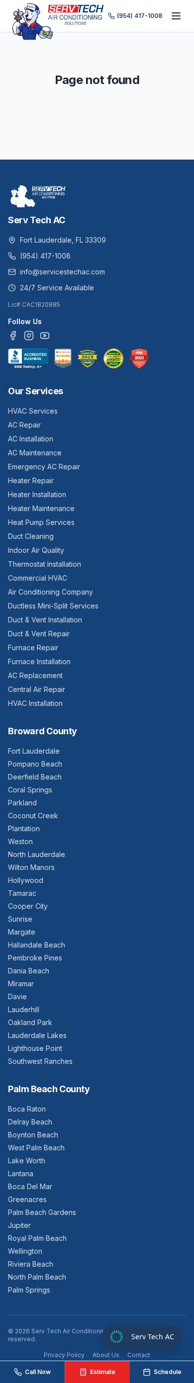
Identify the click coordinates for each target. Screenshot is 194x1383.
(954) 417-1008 (139, 15)
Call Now (38, 1372)
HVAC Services (33, 411)
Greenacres (27, 1199)
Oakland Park (30, 1022)
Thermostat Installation (44, 564)
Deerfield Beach (35, 777)
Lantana (20, 1173)
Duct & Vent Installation (45, 619)
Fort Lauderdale (34, 751)
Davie (17, 996)
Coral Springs (30, 789)
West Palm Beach (36, 1147)
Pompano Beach (35, 764)
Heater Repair (31, 480)
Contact (138, 1355)
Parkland (22, 802)
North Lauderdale (36, 854)
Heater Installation (37, 494)
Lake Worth (26, 1160)
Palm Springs (29, 1290)
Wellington (25, 1251)
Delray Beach (30, 1122)
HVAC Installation (35, 703)
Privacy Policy (64, 1355)
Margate (21, 932)
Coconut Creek (33, 815)
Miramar (21, 983)
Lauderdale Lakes (37, 1035)
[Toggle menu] (176, 16)
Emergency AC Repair (44, 466)
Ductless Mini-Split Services (53, 606)
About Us (106, 1355)
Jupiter (19, 1225)
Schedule (168, 1372)
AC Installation (30, 438)
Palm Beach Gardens (42, 1212)
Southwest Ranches (40, 1061)
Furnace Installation (39, 661)
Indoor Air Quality (36, 550)
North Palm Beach (37, 1277)
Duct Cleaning (31, 536)
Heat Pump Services (41, 522)
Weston (20, 841)
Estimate (102, 1372)
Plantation (24, 828)
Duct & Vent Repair (39, 633)
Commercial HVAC (37, 578)
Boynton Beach (33, 1134)
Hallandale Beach (36, 945)
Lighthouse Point (35, 1048)
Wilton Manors (31, 867)
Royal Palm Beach (37, 1238)
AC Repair (24, 425)
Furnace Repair (33, 647)
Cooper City (28, 906)
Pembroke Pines (35, 957)
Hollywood (25, 880)
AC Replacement (35, 675)
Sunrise (20, 919)
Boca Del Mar (30, 1186)
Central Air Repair (36, 689)
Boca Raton (27, 1109)
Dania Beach (28, 970)
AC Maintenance (35, 452)
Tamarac (22, 893)
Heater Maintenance (41, 508)
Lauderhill (23, 1009)
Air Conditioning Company (50, 592)
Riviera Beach (30, 1264)
